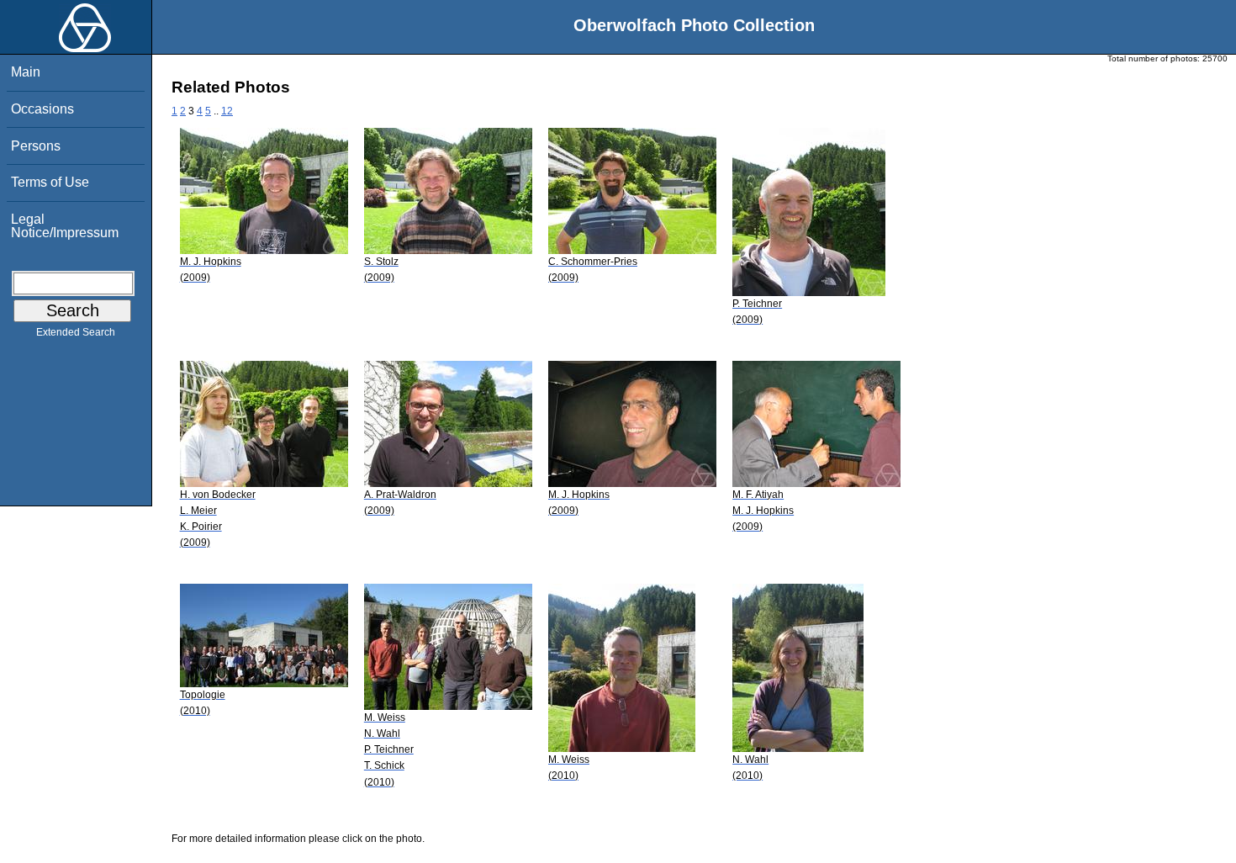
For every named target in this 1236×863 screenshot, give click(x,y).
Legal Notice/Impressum (65, 226)
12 (227, 111)
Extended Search (75, 332)
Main (25, 72)
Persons (36, 146)
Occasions (42, 109)
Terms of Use (50, 182)
